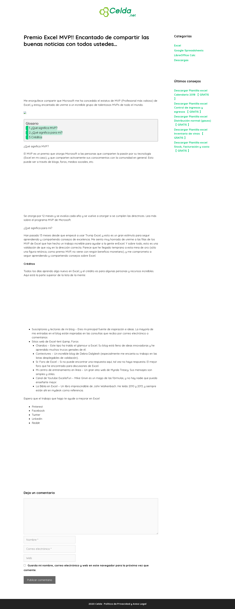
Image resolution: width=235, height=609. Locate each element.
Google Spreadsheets (189, 50)
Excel (177, 45)
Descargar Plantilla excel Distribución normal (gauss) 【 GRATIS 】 (192, 120)
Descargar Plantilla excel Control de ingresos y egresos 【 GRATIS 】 (190, 107)
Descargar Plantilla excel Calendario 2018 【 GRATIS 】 (191, 94)
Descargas (181, 60)
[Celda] (117, 11)
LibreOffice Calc (184, 55)
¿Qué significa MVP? (44, 128)
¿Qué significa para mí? (47, 132)
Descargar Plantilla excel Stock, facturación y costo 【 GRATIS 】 (191, 146)
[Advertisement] (91, 75)
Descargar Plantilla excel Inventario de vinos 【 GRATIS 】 (190, 133)
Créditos (36, 137)
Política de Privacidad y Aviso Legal (125, 603)
